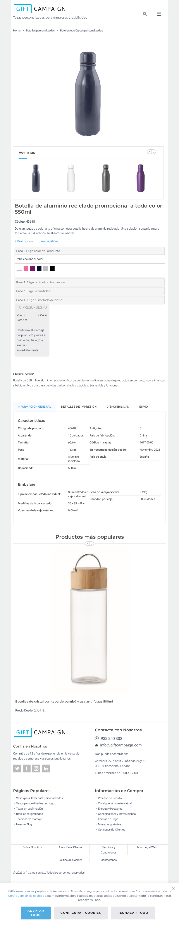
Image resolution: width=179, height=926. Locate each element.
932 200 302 (111, 738)
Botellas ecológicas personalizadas (81, 30)
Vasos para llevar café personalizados (39, 798)
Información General (34, 406)
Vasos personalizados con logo (35, 803)
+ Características (47, 241)
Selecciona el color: (30, 259)
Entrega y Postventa (110, 808)
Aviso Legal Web (146, 847)
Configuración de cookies (26, 895)
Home (17, 30)
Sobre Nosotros (32, 847)
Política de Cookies (70, 860)
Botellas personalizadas (40, 30)
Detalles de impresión (78, 406)
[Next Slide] (153, 151)
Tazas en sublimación (29, 808)
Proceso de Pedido (110, 798)
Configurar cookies (80, 912)
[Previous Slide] (149, 151)
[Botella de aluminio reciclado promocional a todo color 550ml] (88, 93)
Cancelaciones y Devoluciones (117, 813)
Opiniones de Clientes (111, 829)
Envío (143, 406)
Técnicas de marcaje (29, 818)
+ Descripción (24, 241)
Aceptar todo (36, 913)
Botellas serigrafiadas (29, 813)
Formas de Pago (108, 818)
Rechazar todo (132, 912)
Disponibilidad (118, 406)
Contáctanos (109, 860)
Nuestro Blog (24, 824)
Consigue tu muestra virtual (115, 803)
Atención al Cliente (70, 847)
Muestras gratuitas (109, 824)
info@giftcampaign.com (120, 745)
